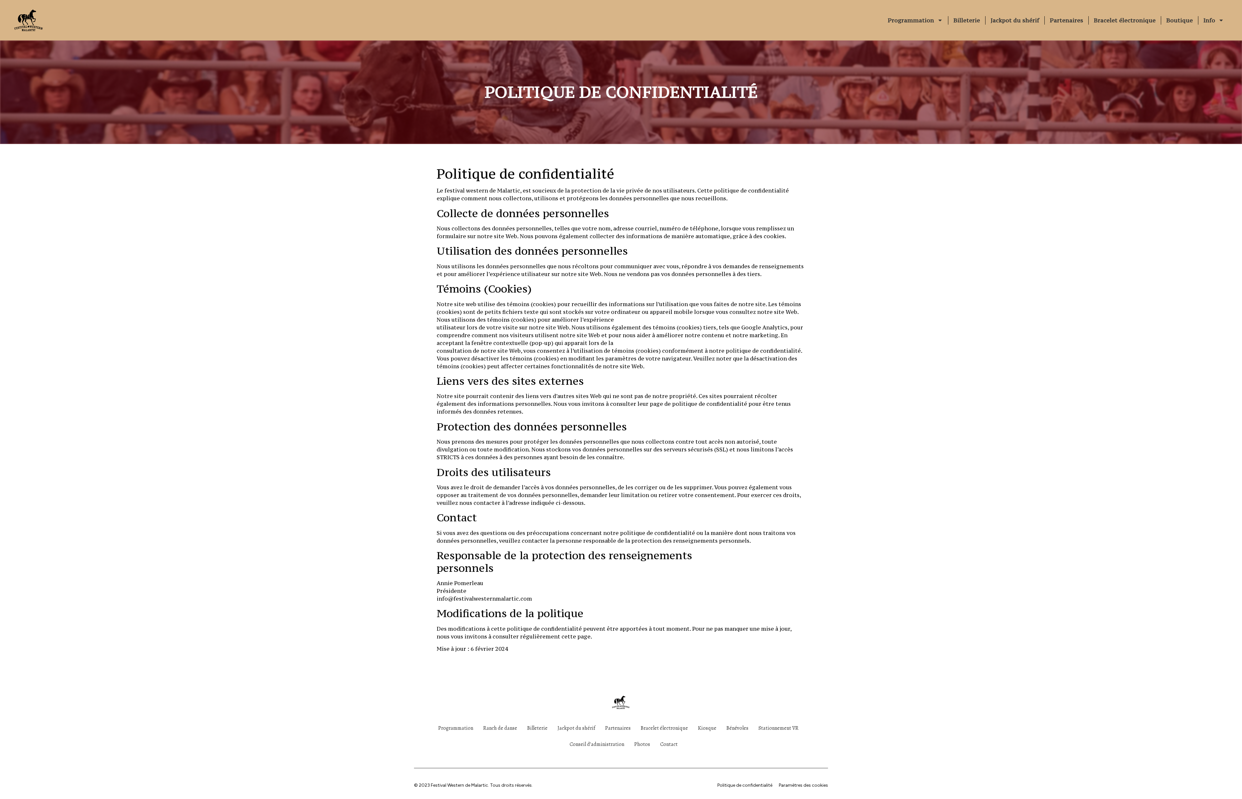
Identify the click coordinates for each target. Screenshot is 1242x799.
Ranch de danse (500, 728)
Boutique (1179, 20)
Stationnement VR (778, 728)
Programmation (911, 20)
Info (1209, 20)
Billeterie (966, 20)
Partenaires (1066, 20)
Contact (669, 744)
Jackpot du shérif (1015, 20)
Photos (642, 744)
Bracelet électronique (1125, 20)
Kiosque (707, 728)
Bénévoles (737, 728)
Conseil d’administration (597, 744)
